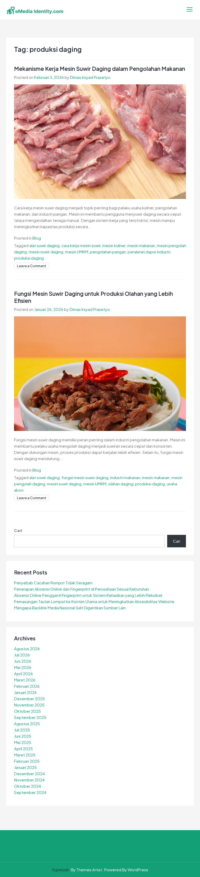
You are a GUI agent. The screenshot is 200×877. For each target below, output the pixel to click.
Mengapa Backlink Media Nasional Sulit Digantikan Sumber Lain (70, 607)
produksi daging (29, 257)
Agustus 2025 (27, 723)
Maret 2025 (24, 754)
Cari (18, 530)
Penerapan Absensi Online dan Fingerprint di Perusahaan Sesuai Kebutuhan (81, 588)
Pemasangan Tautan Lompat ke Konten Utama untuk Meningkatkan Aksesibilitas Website (94, 601)
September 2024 (30, 792)
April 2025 (23, 748)
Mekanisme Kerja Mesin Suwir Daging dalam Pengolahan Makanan (99, 68)
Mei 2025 (22, 742)
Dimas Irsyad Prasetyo (90, 77)
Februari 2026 (27, 686)
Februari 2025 (27, 761)
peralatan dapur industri (149, 251)
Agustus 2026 (27, 648)
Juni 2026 (22, 661)
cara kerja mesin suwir (81, 245)
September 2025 (30, 717)
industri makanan (125, 477)
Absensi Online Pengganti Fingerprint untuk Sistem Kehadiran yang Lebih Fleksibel (88, 595)
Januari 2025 (25, 767)
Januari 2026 (25, 692)
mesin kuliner (114, 245)
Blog (36, 237)
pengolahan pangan (108, 251)
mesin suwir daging (46, 251)
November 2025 (29, 704)
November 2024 (29, 779)
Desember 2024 (29, 773)
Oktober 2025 (27, 711)
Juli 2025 (22, 729)
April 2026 (23, 673)
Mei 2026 (22, 667)
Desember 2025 (29, 698)
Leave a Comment (31, 266)
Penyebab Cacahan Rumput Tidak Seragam (53, 582)
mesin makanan (141, 245)
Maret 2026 (24, 679)
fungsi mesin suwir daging (84, 477)
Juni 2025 (22, 736)
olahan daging (120, 483)
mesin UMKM (76, 251)
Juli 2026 (22, 654)
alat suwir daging (44, 245)
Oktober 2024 (27, 786)
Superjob (60, 869)
